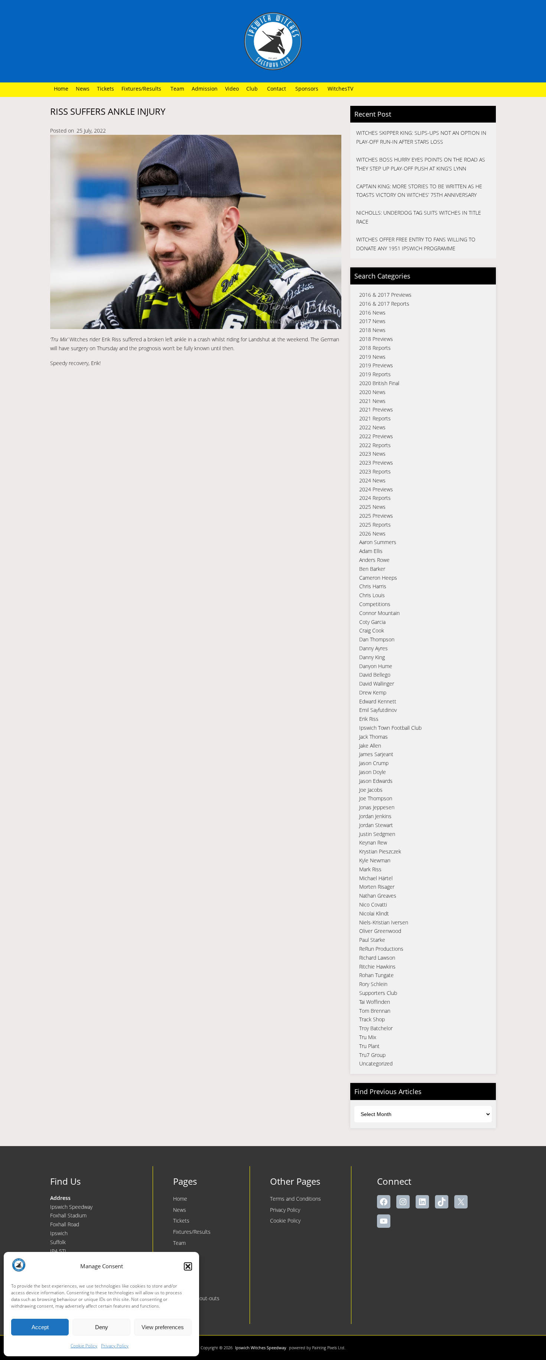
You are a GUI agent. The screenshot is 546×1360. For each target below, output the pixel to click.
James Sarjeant (376, 754)
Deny (101, 1327)
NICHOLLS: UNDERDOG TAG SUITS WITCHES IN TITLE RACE (418, 217)
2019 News (372, 356)
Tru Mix (367, 1037)
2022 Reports (375, 445)
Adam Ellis (371, 550)
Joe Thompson (375, 798)
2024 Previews (376, 489)
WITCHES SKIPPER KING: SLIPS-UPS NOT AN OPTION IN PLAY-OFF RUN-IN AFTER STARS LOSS (421, 137)
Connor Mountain (379, 612)
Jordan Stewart (376, 825)
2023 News (372, 453)
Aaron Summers (377, 542)
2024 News (372, 480)
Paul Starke (372, 939)
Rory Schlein (373, 984)
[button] (188, 1266)
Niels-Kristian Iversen (383, 922)
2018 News (372, 330)
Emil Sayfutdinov (378, 709)
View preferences (163, 1327)
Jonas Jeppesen (376, 807)
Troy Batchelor (376, 1028)
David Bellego (374, 674)
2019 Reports (375, 374)
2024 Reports (375, 497)
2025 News (372, 506)
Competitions (374, 604)
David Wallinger (376, 683)
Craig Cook (371, 630)
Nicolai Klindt (374, 913)
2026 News (372, 533)
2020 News (372, 392)
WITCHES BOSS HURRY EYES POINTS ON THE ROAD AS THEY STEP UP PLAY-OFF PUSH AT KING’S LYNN (420, 164)
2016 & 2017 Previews (385, 294)
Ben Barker (372, 568)
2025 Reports (375, 524)
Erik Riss (368, 718)
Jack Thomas (373, 736)
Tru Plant (369, 1046)
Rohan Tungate (376, 975)
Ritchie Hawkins (377, 966)
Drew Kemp (372, 692)
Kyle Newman (374, 860)
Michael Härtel (376, 878)
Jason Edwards (376, 780)
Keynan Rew (373, 842)
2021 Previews (376, 409)
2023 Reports (375, 471)
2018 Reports (375, 347)
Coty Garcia (372, 621)
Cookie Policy (84, 1346)
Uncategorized (376, 1063)
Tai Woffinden (374, 1001)
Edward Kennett (377, 701)
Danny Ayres (373, 648)
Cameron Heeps (378, 577)
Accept (40, 1327)
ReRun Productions (381, 948)
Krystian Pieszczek (380, 851)
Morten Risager (376, 886)
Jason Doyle (372, 771)
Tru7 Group (372, 1054)
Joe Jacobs (371, 789)
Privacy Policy (115, 1346)
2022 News (372, 427)
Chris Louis (372, 595)
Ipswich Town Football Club (390, 727)
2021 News (372, 400)
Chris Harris (372, 586)
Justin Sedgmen (377, 833)
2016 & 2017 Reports (384, 303)
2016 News (372, 312)
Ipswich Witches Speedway (260, 1347)
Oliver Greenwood (380, 930)
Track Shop (372, 1019)
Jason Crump (374, 763)
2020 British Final (379, 383)
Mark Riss (370, 869)
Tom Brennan (374, 1010)
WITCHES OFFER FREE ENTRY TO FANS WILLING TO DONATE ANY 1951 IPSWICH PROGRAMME (415, 244)
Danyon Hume (375, 666)
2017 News (372, 321)
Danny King (372, 657)
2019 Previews (376, 365)
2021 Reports (375, 418)
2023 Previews (376, 462)
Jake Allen (370, 745)
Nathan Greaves (377, 895)
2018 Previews (376, 338)
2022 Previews (376, 436)
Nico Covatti (373, 904)
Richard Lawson (377, 957)
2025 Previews (376, 515)
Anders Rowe (374, 559)
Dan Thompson (376, 639)
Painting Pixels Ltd (328, 1347)
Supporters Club (378, 992)
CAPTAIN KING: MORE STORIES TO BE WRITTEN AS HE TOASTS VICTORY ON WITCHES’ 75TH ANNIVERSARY (419, 191)
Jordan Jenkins (375, 816)
